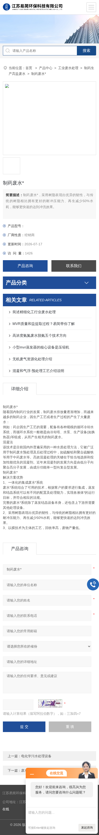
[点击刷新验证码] (50, 703)
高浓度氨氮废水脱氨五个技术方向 (39, 335)
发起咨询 (87, 827)
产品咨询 (25, 266)
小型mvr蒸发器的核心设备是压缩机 (40, 347)
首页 (29, 68)
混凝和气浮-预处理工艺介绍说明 (38, 371)
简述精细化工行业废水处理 (34, 312)
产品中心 (45, 68)
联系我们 (73, 266)
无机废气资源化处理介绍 (32, 359)
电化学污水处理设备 (36, 756)
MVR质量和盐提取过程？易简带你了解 (43, 324)
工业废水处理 (68, 68)
